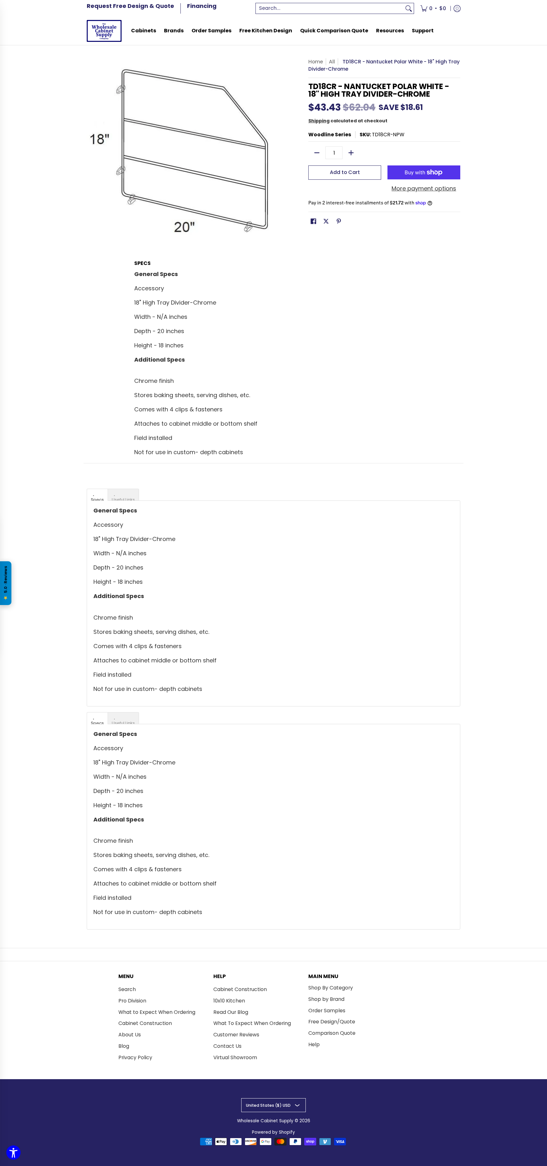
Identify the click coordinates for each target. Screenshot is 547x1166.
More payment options (424, 188)
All (332, 61)
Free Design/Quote (331, 1021)
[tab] (97, 495)
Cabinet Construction (145, 1023)
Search (127, 989)
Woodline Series (329, 134)
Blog (123, 1046)
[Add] (351, 152)
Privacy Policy (135, 1057)
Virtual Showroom (235, 1057)
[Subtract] (316, 152)
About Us (129, 1034)
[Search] (409, 8)
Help (314, 1044)
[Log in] (457, 8)
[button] (313, 222)
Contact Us (227, 1046)
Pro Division (132, 1000)
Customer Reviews (236, 1034)
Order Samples (326, 1010)
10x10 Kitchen (229, 1000)
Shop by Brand (326, 999)
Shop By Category (330, 987)
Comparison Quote (331, 1033)
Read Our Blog (230, 1012)
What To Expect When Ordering (252, 1023)
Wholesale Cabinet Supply (265, 1121)
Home (315, 61)
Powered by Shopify (273, 1132)
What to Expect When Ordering (156, 1012)
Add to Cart (345, 172)
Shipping (319, 121)
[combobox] (330, 8)
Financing (202, 6)
